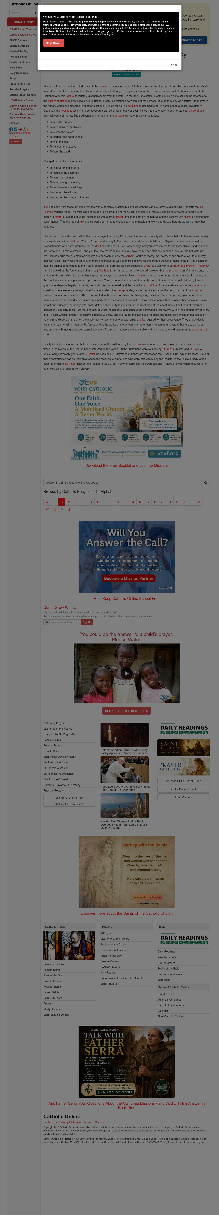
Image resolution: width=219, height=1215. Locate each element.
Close (174, 64)
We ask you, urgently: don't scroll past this (70, 16)
